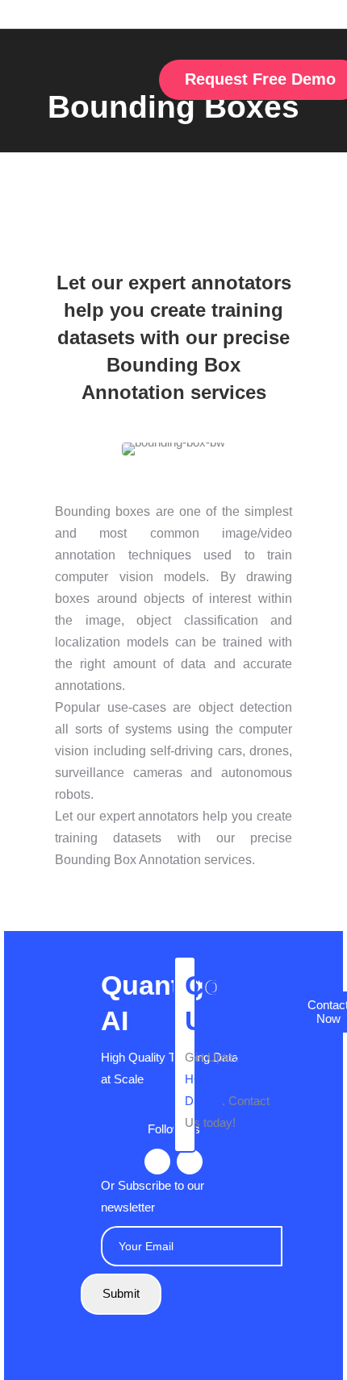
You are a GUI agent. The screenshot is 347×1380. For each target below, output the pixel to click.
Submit (121, 1293)
